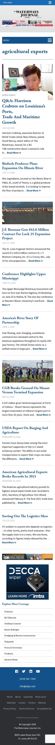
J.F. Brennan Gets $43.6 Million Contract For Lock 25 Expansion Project (27, 213)
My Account (40, 696)
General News (11, 659)
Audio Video (8, 95)
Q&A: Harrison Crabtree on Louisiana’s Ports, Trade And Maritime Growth (27, 82)
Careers (22, 702)
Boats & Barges (11, 629)
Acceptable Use (44, 708)
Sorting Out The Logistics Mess (25, 516)
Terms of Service (26, 708)
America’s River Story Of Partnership (20, 320)
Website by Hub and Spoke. (27, 717)
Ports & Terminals (13, 647)
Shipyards (9, 641)
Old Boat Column (12, 623)
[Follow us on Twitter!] (23, 671)
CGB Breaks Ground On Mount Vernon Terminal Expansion (27, 371)
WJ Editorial (10, 617)
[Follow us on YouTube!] (38, 671)
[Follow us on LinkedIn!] (30, 671)
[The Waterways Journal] (27, 14)
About (18, 696)
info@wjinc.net (27, 686)
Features (8, 611)
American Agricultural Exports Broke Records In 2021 (24, 474)
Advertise (11, 702)
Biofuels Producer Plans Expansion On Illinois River (22, 165)
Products (8, 653)
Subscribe (28, 696)
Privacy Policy (9, 708)
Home (10, 696)
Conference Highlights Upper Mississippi (24, 276)
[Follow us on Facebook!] (16, 671)
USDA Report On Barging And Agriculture (25, 430)
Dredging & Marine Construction (19, 635)
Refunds (42, 702)
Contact (32, 702)
